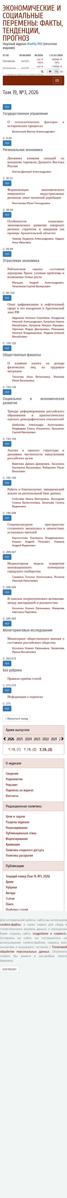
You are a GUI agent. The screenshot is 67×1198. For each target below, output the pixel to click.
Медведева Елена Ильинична (31, 428)
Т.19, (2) (30, 749)
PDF (7, 106)
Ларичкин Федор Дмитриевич (30, 329)
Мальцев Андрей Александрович (37, 282)
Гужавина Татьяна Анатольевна (32, 577)
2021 (54, 739)
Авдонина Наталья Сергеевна (31, 317)
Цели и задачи (15, 816)
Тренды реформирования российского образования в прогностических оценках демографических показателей (35, 415)
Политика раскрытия (19, 856)
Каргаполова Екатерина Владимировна (37, 538)
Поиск (10, 904)
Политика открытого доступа (25, 850)
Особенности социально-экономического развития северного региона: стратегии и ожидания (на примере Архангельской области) (35, 227)
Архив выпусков (17, 730)
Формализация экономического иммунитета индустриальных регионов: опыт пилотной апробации (35, 193)
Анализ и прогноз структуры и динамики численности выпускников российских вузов (35, 454)
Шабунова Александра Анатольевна (37, 424)
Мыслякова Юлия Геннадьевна (31, 203)
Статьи (10, 898)
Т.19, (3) (45, 749)
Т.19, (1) (14, 749)
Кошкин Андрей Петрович (31, 541)
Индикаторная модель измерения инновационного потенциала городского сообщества (35, 567)
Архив (9, 882)
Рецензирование (17, 828)
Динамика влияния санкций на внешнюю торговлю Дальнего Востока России (35, 162)
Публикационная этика (21, 833)
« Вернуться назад (16, 718)
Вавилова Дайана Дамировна (31, 463)
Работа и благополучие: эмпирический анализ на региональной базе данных (35, 491)
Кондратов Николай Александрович (38, 319)
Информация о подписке (25, 696)
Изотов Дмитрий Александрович (31, 171)
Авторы (10, 893)
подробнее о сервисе (49, 933)
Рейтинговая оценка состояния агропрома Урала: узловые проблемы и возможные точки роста (35, 273)
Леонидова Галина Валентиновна (38, 500)
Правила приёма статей (24, 678)
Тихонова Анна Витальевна (31, 376)
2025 (19, 739)
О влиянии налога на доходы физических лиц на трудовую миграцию (35, 367)
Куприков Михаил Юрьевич (46, 325)
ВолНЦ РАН (34, 44)
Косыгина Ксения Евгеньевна (31, 608)
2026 (11, 739)
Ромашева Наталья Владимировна (38, 330)
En (61, 71)
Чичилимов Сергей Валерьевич (31, 286)
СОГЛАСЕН (9, 969)
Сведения (12, 774)
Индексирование (17, 839)
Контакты (12, 796)
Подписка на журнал (19, 790)
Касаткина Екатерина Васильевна (38, 465)
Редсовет (12, 785)
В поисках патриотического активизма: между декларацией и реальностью (35, 600)
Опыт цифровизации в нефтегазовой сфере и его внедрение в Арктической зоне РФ (35, 308)
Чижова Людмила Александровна (32, 238)
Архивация (13, 844)
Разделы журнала (17, 822)
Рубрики (11, 887)
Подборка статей (17, 910)
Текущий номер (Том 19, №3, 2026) (28, 876)
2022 (45, 739)
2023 (37, 739)
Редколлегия (14, 779)
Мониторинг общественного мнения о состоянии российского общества (35, 640)
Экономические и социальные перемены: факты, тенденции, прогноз (33, 23)
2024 (28, 739)
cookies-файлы (10, 924)
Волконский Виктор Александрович (33, 131)
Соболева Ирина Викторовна (30, 499)
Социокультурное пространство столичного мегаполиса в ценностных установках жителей (35, 528)
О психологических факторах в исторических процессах (35, 123)
